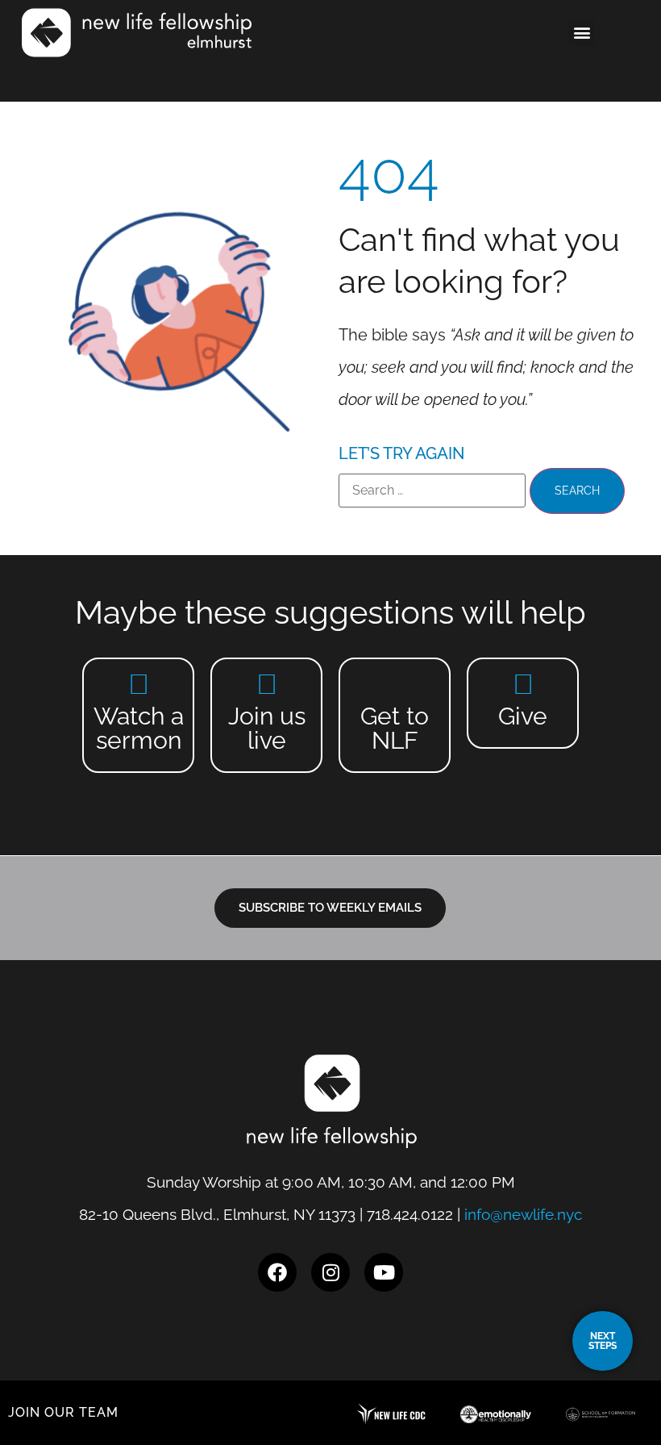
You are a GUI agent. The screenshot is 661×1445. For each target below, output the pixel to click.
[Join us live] (266, 684)
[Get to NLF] (394, 684)
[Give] (523, 684)
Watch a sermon (139, 728)
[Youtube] (383, 1272)
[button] (581, 32)
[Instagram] (330, 1272)
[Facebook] (277, 1272)
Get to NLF (394, 728)
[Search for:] (432, 490)
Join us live (267, 728)
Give (522, 716)
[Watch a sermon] (138, 684)
